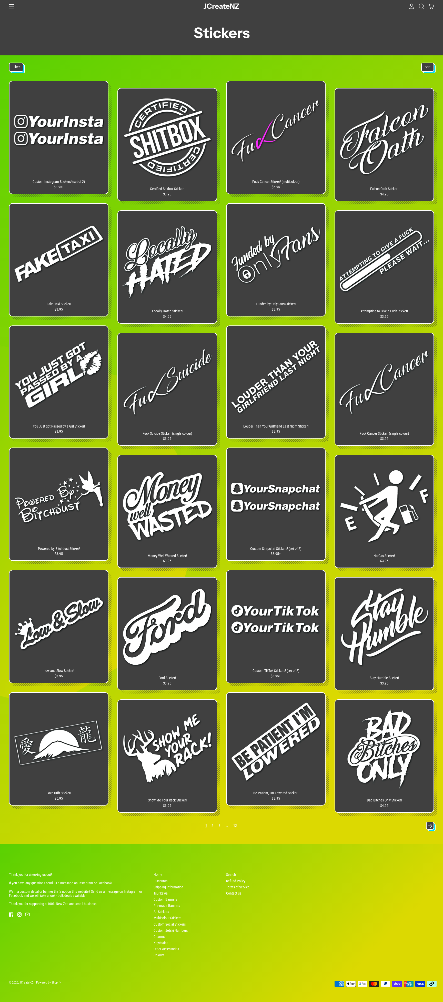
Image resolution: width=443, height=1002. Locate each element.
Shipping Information (168, 887)
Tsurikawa (161, 893)
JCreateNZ (221, 6)
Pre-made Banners (167, 906)
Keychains (161, 943)
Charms (159, 937)
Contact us (233, 893)
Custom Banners (165, 899)
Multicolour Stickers (167, 918)
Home (158, 874)
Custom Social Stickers (170, 924)
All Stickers (161, 912)
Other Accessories (166, 949)
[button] (422, 6)
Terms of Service (237, 887)
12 (235, 826)
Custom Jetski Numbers (171, 930)
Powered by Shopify (48, 982)
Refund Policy (235, 881)
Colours (159, 955)
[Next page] (430, 826)
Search (231, 874)
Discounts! (161, 881)
